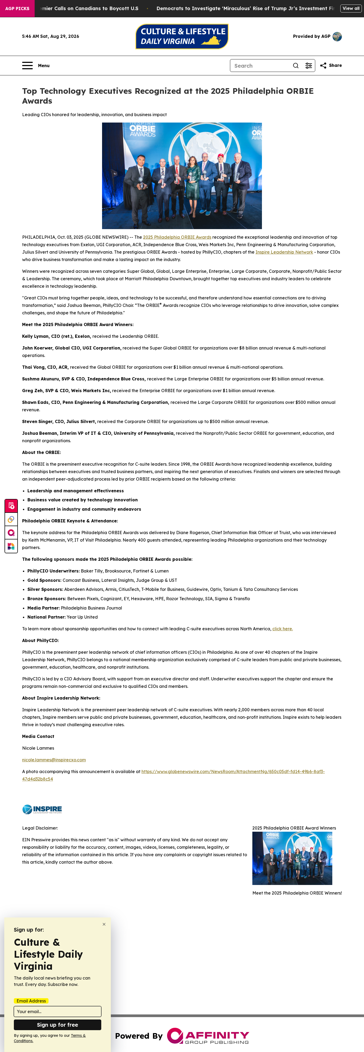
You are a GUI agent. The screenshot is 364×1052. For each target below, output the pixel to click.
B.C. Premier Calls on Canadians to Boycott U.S (80, 8)
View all (351, 8)
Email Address (31, 1001)
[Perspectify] (11, 519)
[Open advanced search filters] (308, 65)
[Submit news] (11, 506)
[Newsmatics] (11, 546)
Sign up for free (57, 1024)
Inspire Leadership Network (284, 252)
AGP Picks (17, 8)
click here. (282, 628)
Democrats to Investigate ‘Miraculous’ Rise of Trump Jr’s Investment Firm (248, 8)
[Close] (104, 924)
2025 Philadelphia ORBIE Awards (177, 237)
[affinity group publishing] (11, 532)
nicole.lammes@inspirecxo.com (54, 759)
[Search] (295, 65)
